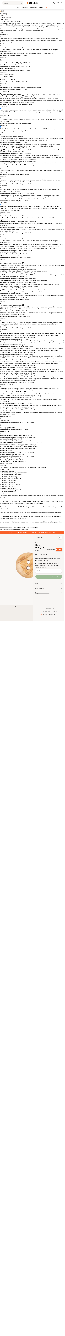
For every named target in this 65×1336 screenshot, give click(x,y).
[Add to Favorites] (60, 537)
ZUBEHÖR (40, 537)
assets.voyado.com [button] (5, 167)
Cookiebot (37, 467)
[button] (32, 75)
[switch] (0, 36)
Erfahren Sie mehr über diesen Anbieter (11, 48)
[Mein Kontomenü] (54, 3)
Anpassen (10, 529)
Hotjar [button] (1, 133)
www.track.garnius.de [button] (6, 385)
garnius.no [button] (3, 84)
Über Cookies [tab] (4, 19)
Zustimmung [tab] (3, 14)
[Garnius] (32, 3)
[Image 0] (15, 606)
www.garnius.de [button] (4, 92)
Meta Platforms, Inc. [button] (6, 213)
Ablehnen (25, 529)
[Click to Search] (22, 3)
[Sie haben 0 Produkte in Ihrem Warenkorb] (61, 3)
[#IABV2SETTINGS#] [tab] (6, 17)
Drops (36, 542)
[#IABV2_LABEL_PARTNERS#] (8, 488)
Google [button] (2, 45)
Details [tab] (2, 15)
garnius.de (3, 465)
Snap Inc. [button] (2, 302)
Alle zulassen (3, 529)
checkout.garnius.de (6, 463)
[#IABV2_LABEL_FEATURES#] (8, 482)
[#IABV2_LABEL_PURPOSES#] (8, 477)
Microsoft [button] (2, 260)
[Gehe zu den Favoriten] (57, 3)
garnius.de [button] (3, 58)
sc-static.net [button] (3, 186)
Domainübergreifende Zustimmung (10, 458)
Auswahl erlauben (18, 529)
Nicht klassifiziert (5, 411)
